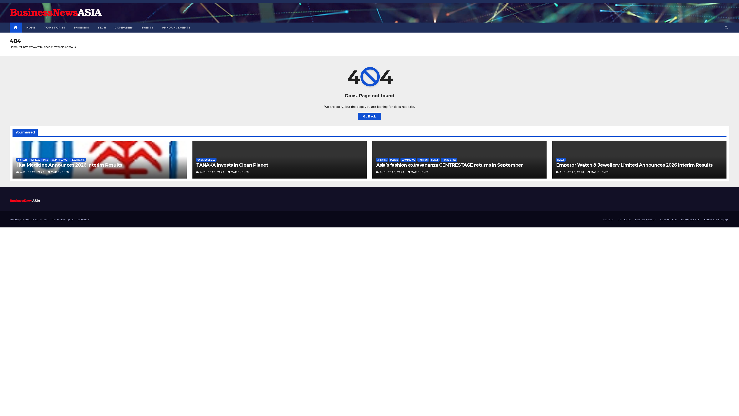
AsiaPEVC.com (668, 219)
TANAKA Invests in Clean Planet (232, 165)
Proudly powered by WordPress (29, 219)
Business (81, 27)
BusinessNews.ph (645, 219)
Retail (434, 160)
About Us (608, 219)
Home (31, 27)
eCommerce (408, 160)
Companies (124, 27)
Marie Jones (60, 172)
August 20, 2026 (32, 172)
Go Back (369, 116)
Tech (102, 27)
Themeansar (81, 219)
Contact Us (624, 219)
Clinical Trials (39, 160)
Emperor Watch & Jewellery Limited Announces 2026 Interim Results (634, 165)
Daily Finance (59, 160)
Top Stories (54, 27)
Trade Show (449, 160)
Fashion (423, 160)
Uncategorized (206, 160)
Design (394, 160)
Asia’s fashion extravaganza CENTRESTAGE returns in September (449, 165)
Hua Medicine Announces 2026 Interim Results (69, 165)
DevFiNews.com (690, 219)
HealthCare (77, 160)
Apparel (382, 160)
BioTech (22, 160)
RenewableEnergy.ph (716, 219)
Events (147, 27)
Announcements (176, 27)
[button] (726, 27)
